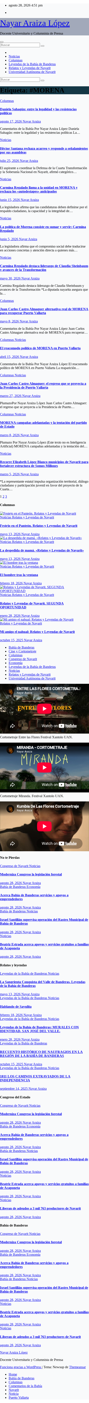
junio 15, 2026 (10, 200)
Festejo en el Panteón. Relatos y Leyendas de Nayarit (38, 525)
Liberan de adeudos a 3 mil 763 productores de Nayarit (40, 1208)
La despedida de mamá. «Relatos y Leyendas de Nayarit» (42, 550)
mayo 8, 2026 (10, 321)
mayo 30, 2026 (10, 278)
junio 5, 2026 (9, 239)
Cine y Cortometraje (22, 651)
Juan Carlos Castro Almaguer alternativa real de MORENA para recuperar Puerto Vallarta (44, 311)
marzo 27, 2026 (11, 396)
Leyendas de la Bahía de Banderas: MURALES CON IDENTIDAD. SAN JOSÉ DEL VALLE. (39, 1029)
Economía (15, 663)
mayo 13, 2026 (10, 534)
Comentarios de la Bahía (25, 1386)
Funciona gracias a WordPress (21, 1367)
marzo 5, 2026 (10, 474)
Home (13, 1374)
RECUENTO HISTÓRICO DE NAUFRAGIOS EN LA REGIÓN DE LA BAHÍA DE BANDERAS (41, 1054)
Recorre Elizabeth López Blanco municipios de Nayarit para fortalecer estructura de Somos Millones (44, 464)
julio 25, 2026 (10, 161)
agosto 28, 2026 (11, 883)
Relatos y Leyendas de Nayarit (30, 68)
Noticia (14, 1393)
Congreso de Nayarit (23, 659)
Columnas (15, 60)
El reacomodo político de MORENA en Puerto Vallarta (40, 348)
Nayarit (14, 1390)
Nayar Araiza (32, 121)
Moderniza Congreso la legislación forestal (31, 874)
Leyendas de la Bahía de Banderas (32, 64)
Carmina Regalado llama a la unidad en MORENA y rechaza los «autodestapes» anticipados (39, 189)
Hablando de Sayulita (16, 1006)
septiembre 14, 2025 (14, 1088)
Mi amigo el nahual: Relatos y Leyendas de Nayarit (37, 632)
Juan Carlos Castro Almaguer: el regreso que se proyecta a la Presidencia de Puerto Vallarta (43, 385)
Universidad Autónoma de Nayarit (32, 72)
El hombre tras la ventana (19, 575)
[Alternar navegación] (1, 42)
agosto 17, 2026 (11, 121)
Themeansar (77, 1367)
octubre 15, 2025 (12, 640)
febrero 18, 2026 (12, 583)
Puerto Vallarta (19, 1397)
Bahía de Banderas (21, 647)
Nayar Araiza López (35, 23)
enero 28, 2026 (10, 615)
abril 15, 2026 (10, 357)
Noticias (14, 56)
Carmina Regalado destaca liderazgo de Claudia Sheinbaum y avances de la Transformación (44, 268)
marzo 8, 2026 (10, 435)
